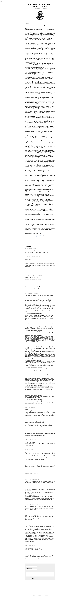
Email (43, 236)
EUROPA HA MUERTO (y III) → (50, 584)
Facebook (36, 236)
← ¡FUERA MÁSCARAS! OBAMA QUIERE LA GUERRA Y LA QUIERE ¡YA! (29, 585)
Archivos (40, 595)
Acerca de (33, 595)
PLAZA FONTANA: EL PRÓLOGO (40, 242)
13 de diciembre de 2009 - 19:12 (37, 8)
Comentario (27, 571)
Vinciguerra (45, 8)
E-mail (29, 568)
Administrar (47, 595)
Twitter (40, 236)
